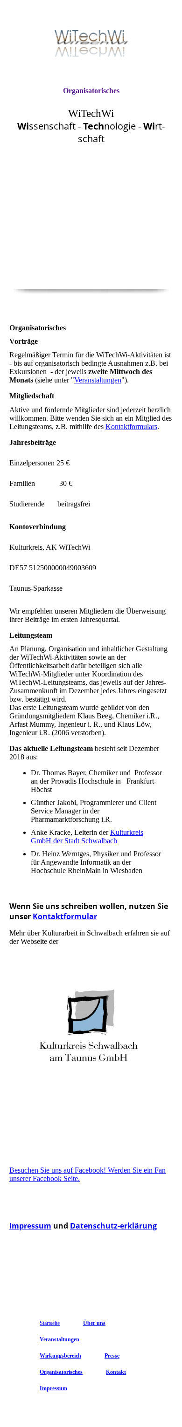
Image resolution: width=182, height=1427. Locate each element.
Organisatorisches (91, 91)
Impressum (30, 1226)
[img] (91, 43)
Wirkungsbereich (60, 1355)
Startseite (50, 1323)
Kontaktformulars (131, 426)
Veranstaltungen (97, 380)
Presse (112, 1355)
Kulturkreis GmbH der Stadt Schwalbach (87, 836)
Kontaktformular (65, 916)
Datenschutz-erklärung (113, 1226)
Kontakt (116, 1372)
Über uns (94, 1323)
